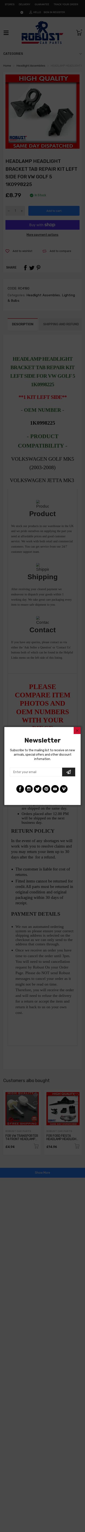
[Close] (77, 730)
